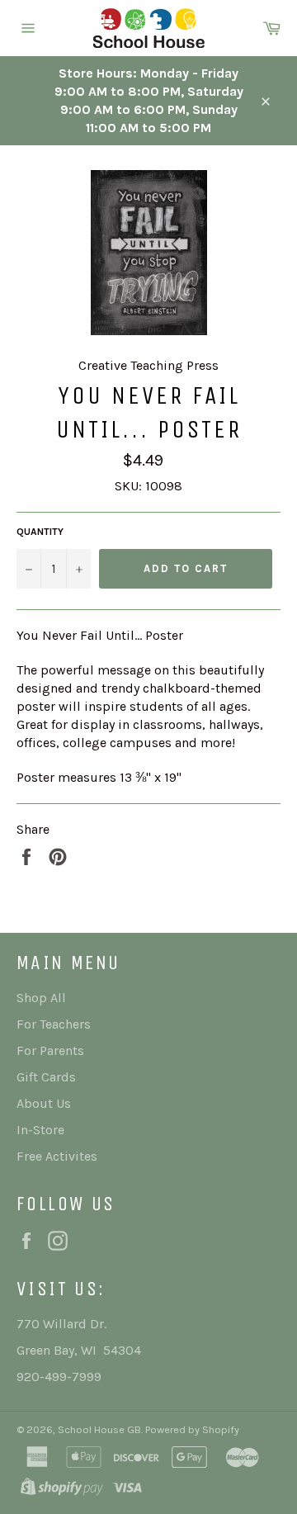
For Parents (50, 1050)
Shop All (41, 997)
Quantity (40, 531)
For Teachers (53, 1024)
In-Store (40, 1130)
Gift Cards (46, 1077)
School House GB (99, 1429)
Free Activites (56, 1156)
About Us (43, 1103)
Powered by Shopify (192, 1429)
